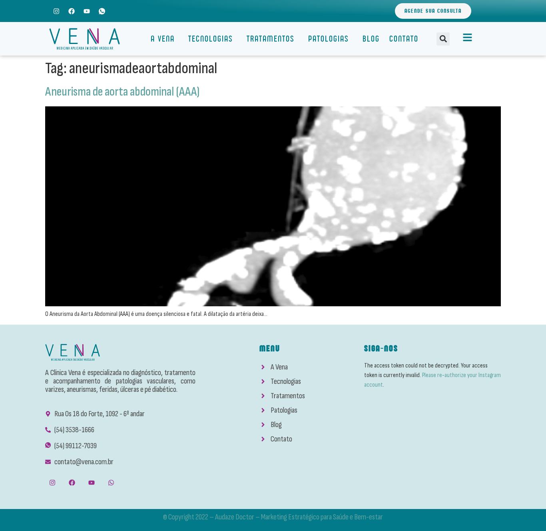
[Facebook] (71, 11)
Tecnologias (210, 39)
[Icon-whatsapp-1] (102, 11)
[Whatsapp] (111, 483)
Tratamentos (271, 39)
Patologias (328, 39)
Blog (371, 39)
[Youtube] (87, 11)
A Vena (163, 39)
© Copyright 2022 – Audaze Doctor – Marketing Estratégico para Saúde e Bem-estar (273, 517)
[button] (443, 39)
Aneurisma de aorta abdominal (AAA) (122, 92)
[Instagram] (56, 11)
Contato (403, 39)
